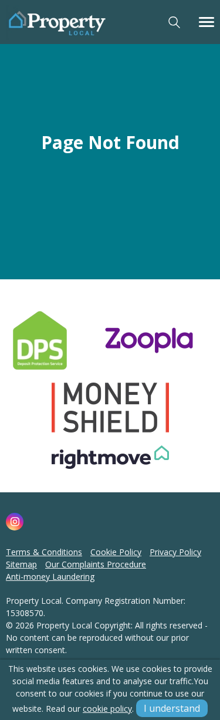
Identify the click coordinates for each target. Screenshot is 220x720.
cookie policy (107, 708)
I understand (172, 708)
